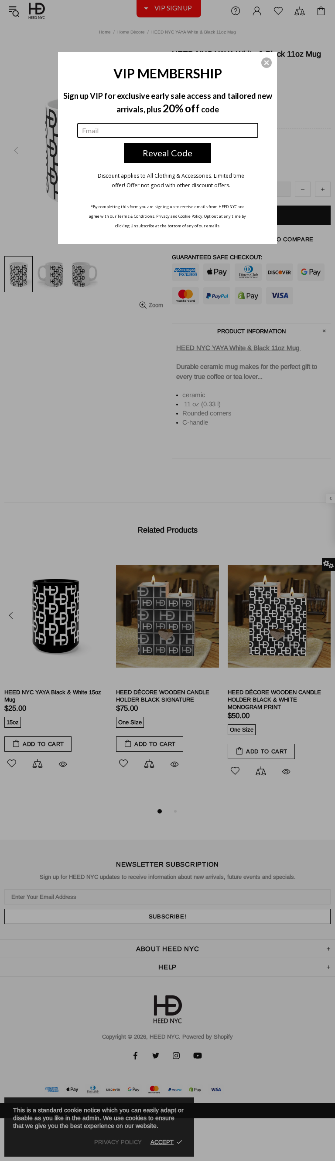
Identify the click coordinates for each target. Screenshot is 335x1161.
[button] (266, 62)
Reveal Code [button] (167, 153)
